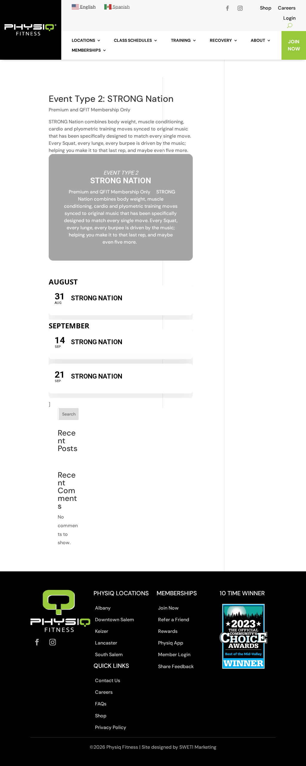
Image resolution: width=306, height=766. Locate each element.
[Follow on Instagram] (240, 8)
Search (69, 414)
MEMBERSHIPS (86, 50)
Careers (287, 8)
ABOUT (258, 40)
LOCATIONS (83, 40)
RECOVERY (221, 40)
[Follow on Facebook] (227, 8)
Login (289, 18)
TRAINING (181, 40)
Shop (265, 8)
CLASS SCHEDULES (133, 40)
